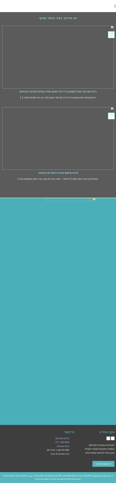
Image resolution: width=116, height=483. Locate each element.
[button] (23, 6)
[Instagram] (112, 438)
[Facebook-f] (108, 438)
